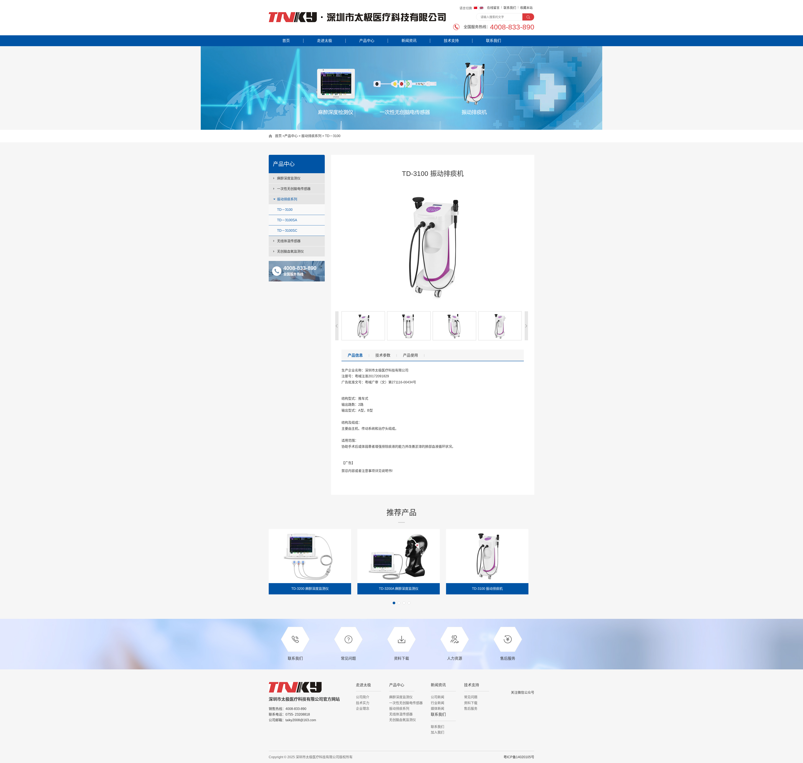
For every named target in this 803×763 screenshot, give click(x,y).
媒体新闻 (437, 708)
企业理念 (362, 708)
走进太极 (324, 41)
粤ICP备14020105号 (519, 757)
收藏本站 (526, 7)
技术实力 (362, 703)
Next (271, 569)
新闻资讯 (409, 41)
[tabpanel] (310, 561)
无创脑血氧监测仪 (290, 251)
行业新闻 (437, 703)
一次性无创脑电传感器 (294, 189)
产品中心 (366, 41)
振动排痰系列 (311, 136)
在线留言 (493, 7)
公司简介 (362, 697)
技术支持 (451, 41)
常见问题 (470, 697)
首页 (286, 41)
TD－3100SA (287, 220)
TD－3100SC (287, 230)
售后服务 (470, 708)
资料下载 (470, 703)
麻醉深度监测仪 (288, 178)
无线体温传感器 (288, 241)
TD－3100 (285, 209)
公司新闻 (437, 697)
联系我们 (510, 7)
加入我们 (437, 732)
